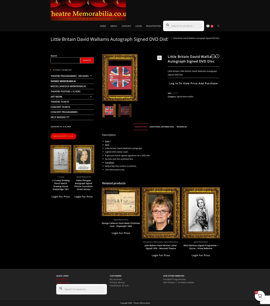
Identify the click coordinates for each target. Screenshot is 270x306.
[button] (159, 58)
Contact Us (62, 279)
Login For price (121, 233)
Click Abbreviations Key (114, 169)
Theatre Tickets (60, 101)
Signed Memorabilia (185, 96)
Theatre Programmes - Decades (70, 76)
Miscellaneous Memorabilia (153, 242)
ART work (56, 96)
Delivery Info (63, 282)
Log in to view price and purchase (193, 83)
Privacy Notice (117, 282)
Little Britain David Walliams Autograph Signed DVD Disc (196, 38)
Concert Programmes (64, 112)
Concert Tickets (60, 107)
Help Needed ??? (60, 117)
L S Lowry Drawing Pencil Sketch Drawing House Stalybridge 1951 (61, 185)
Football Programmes (174, 279)
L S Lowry (60, 177)
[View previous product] (213, 56)
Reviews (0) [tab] (182, 127)
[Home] (166, 38)
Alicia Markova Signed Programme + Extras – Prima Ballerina (201, 247)
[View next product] (217, 56)
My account (116, 279)
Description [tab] (141, 127)
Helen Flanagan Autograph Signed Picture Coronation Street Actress (83, 185)
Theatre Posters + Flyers (65, 91)
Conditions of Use (119, 285)
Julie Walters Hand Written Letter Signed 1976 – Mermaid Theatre (161, 247)
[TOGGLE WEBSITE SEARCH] (218, 26)
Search (54, 55)
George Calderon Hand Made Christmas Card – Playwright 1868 (121, 224)
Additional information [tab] (161, 127)
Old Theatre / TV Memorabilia (178, 282)
